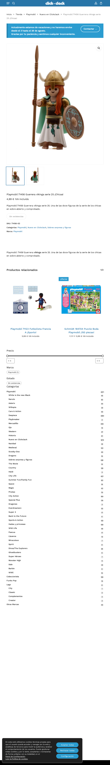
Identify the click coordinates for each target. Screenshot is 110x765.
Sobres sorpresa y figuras (59, 227)
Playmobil (31, 14)
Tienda (19, 14)
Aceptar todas (67, 745)
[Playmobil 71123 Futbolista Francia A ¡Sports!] (31, 300)
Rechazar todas (67, 750)
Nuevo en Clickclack (49, 14)
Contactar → (90, 29)
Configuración (67, 756)
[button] (8, 3)
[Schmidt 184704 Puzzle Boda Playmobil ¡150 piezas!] (81, 300)
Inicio (9, 14)
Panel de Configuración (15, 756)
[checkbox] (13, 372)
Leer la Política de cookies (17, 759)
